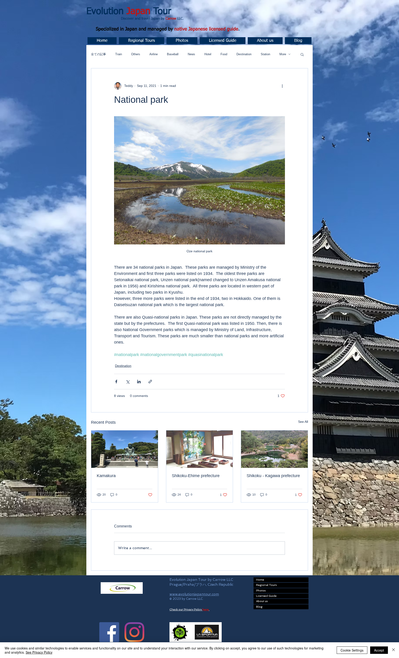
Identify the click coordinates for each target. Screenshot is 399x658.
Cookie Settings (352, 650)
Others (135, 54)
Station (265, 54)
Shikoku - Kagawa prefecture (273, 475)
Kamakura (106, 475)
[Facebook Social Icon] (109, 632)
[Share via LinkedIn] (139, 381)
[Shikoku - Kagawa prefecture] (274, 449)
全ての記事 (98, 54)
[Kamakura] (124, 449)
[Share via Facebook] (116, 381)
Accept (379, 650)
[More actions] (282, 86)
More (282, 54)
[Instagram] (134, 632)
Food (224, 54)
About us (262, 601)
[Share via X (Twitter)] (127, 381)
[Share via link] (150, 381)
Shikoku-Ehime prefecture (196, 475)
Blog (259, 606)
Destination (243, 54)
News (191, 54)
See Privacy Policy (39, 652)
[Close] (393, 650)
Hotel (207, 54)
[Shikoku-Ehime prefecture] (199, 449)
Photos (261, 590)
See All (303, 421)
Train (118, 54)
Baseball (172, 54)
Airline (153, 54)
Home (260, 579)
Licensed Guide (266, 595)
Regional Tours (266, 585)
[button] (141, 40)
